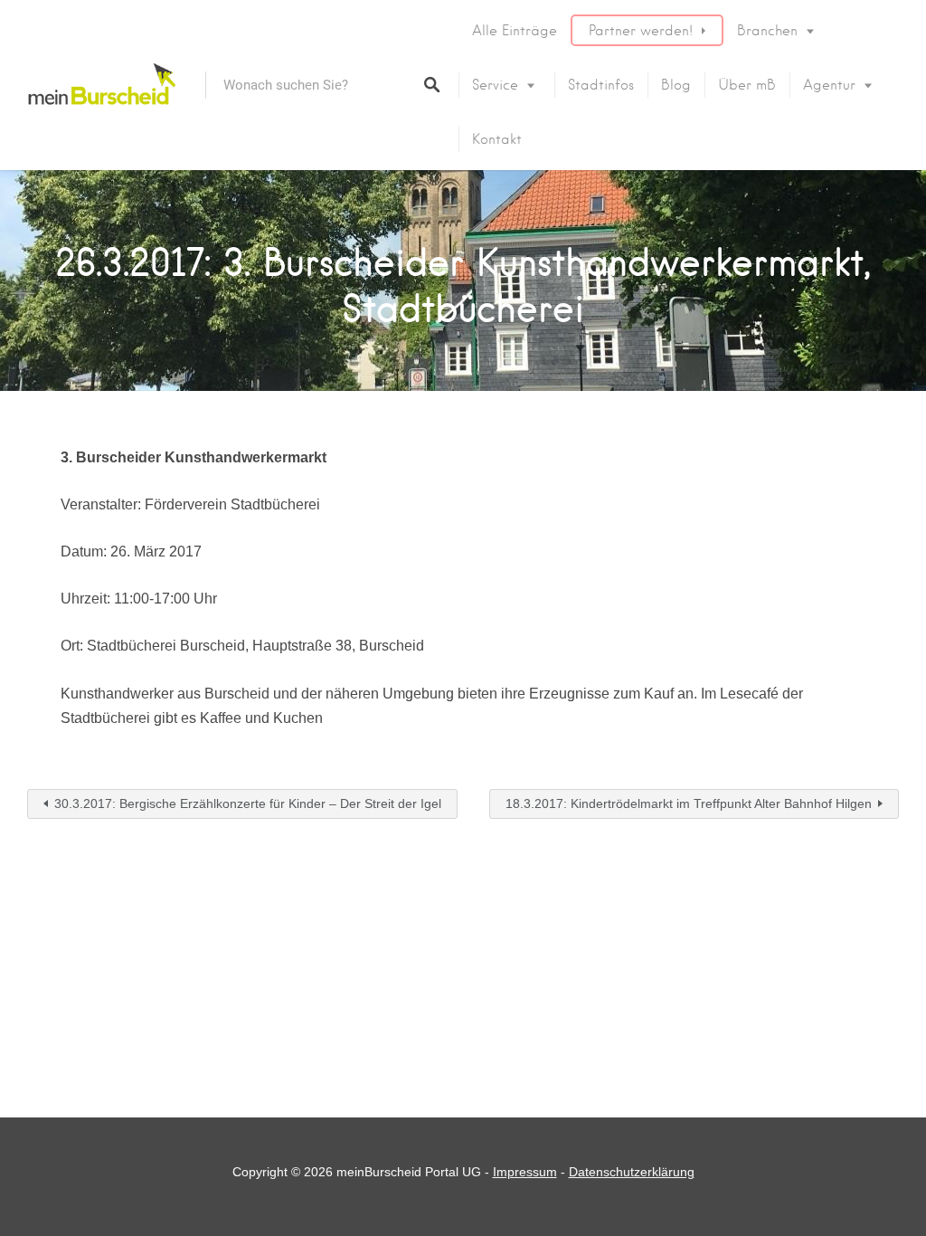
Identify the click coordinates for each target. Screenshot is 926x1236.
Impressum (525, 1172)
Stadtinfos (601, 85)
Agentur (829, 85)
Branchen (767, 31)
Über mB (747, 85)
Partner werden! (641, 31)
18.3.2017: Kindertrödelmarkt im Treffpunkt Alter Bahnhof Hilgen (689, 803)
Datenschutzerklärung (631, 1172)
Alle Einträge (514, 31)
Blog (676, 85)
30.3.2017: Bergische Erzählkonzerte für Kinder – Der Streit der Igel (247, 803)
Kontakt (497, 139)
